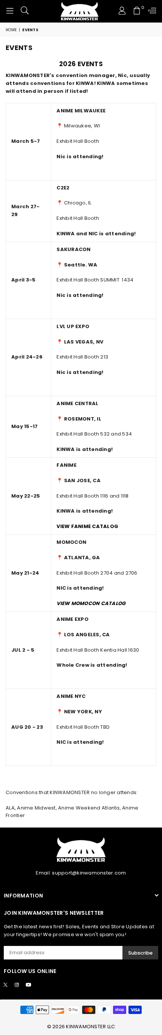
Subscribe (140, 952)
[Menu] (9, 11)
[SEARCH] (24, 11)
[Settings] (150, 11)
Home (11, 30)
